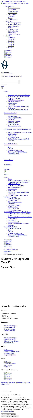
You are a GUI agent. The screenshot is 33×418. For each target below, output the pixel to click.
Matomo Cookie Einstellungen (12, 395)
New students (12, 9)
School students (12, 13)
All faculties (11, 37)
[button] (4, 85)
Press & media (12, 14)
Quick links (9, 21)
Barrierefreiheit (20, 382)
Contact (10, 148)
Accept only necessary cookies (9, 416)
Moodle (10, 27)
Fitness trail (11, 105)
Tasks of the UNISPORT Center (17, 152)
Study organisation (13, 26)
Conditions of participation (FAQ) (18, 109)
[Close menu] (2, 88)
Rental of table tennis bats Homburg (18, 106)
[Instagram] (8, 55)
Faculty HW (11, 39)
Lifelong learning (13, 31)
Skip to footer (22, 1)
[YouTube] (7, 52)
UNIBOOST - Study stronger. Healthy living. (17, 129)
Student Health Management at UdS (18, 139)
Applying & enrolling (14, 24)
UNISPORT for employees (16, 100)
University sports (13, 29)
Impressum (4, 382)
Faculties (8, 36)
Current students (13, 11)
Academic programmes (14, 23)
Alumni (10, 18)
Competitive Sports (13, 153)
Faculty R (11, 47)
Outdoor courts (12, 103)
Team (9, 147)
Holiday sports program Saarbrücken (18, 96)
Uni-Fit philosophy (13, 124)
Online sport (11, 108)
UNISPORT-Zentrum (10, 144)
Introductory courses (14, 121)
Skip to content (5, 1)
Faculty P (11, 46)
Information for (9, 6)
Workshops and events (14, 101)
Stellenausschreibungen (15, 150)
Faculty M (11, 41)
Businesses (11, 16)
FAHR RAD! (12, 135)
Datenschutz (11, 382)
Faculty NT (11, 44)
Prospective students (14, 8)
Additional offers (13, 122)
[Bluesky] (7, 54)
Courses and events (13, 137)
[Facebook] (8, 50)
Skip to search (14, 1)
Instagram (11, 140)
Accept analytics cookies (8, 414)
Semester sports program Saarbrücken (19, 95)
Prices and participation (15, 118)
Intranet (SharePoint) (14, 34)
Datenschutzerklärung (7, 411)
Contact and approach (14, 126)
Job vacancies (12, 32)
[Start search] (19, 81)
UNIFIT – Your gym (10, 113)
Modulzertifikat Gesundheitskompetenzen (20, 132)
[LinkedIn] (7, 57)
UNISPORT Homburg (14, 98)
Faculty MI (11, 42)
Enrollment (11, 119)
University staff (12, 19)
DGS (7, 384)
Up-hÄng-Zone (12, 134)
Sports (6, 91)
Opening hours (12, 116)
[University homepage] (14, 3)
